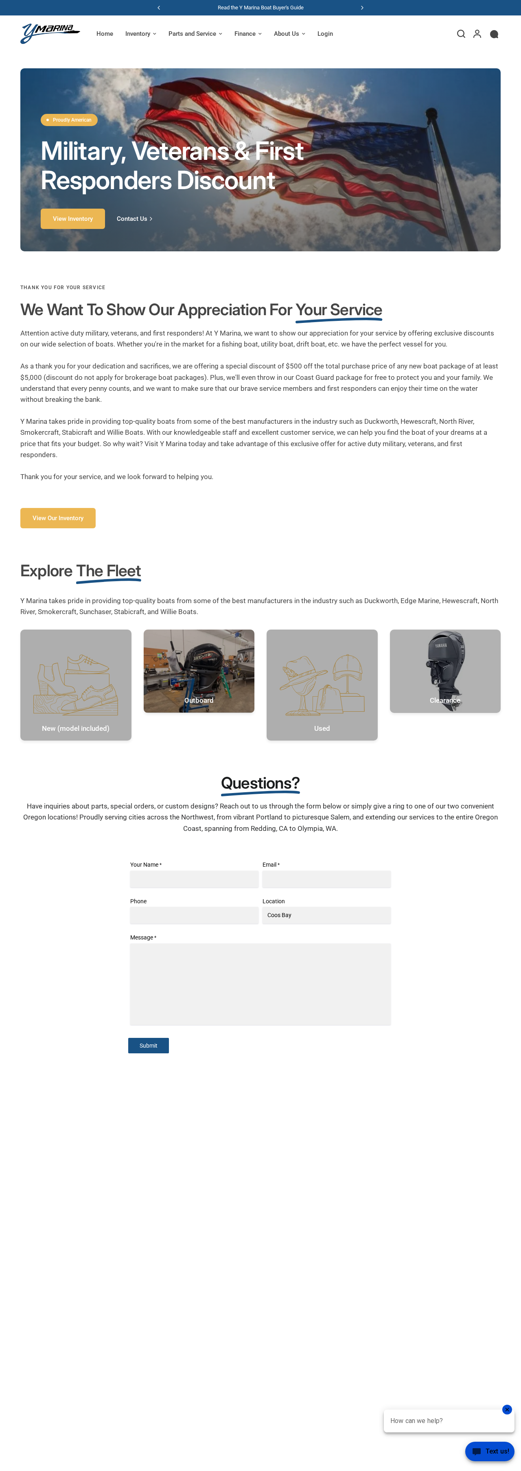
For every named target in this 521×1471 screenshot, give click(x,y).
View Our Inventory (58, 518)
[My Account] (477, 33)
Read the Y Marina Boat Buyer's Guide (261, 7)
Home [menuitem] (104, 33)
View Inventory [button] (73, 218)
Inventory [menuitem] (137, 33)
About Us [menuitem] (286, 33)
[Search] (461, 33)
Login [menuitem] (325, 33)
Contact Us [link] (132, 219)
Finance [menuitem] (245, 33)
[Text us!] (490, 1454)
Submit (149, 1045)
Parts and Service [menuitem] (192, 33)
